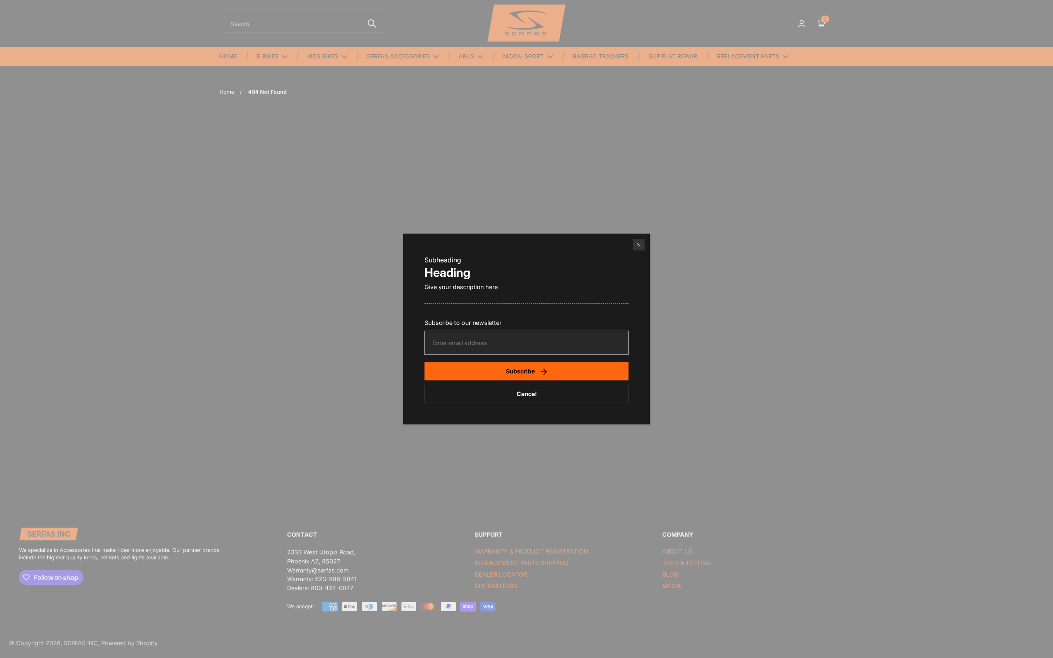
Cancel (527, 393)
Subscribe (520, 371)
